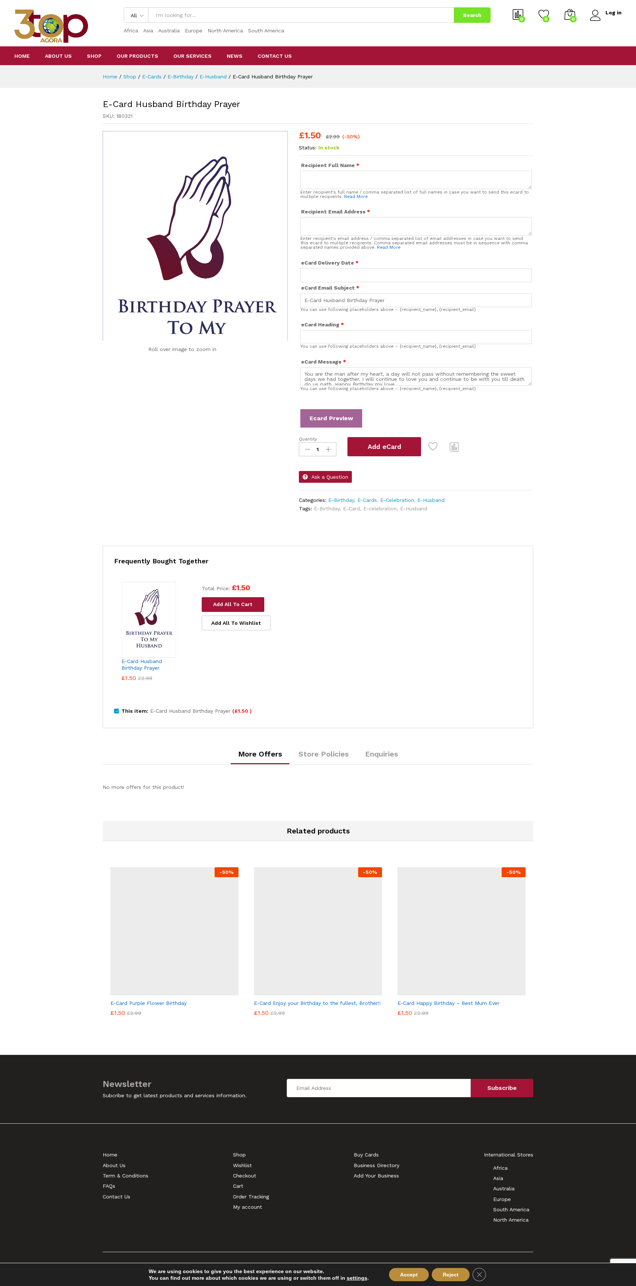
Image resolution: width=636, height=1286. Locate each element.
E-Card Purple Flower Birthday (148, 1003)
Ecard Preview (331, 418)
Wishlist (242, 1165)
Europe (193, 30)
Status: (308, 147)
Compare (454, 446)
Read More (356, 196)
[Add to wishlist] (434, 446)
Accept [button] (409, 1275)
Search (472, 15)
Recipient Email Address (335, 211)
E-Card (351, 508)
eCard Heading (322, 324)
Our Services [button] (192, 56)
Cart (238, 1186)
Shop (94, 56)
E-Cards (367, 500)
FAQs (109, 1186)
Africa (131, 30)
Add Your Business (376, 1176)
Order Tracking (251, 1197)
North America (225, 30)
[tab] (260, 757)
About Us (58, 56)
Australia (169, 30)
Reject (451, 1275)
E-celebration (380, 508)
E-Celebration (397, 500)
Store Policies (323, 754)
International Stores (508, 1155)
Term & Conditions (125, 1176)
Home (22, 56)
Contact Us (275, 56)
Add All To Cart (232, 604)
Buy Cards (366, 1155)
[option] (174, 943)
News (235, 56)
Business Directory (376, 1165)
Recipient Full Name (330, 165)
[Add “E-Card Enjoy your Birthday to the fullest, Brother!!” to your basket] (292, 991)
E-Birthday (341, 500)
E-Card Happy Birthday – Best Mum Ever (448, 1003)
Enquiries (381, 754)
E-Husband (431, 500)
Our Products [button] (137, 56)
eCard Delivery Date (329, 262)
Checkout (244, 1176)
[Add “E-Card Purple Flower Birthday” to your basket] (149, 991)
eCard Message (323, 361)
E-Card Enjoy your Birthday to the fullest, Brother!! (317, 1003)
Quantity (308, 439)
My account (247, 1207)
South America (266, 30)
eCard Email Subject (330, 287)
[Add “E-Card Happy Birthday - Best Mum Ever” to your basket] (436, 991)
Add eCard (384, 446)
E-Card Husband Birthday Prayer (141, 664)
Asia (148, 30)
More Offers (260, 754)
